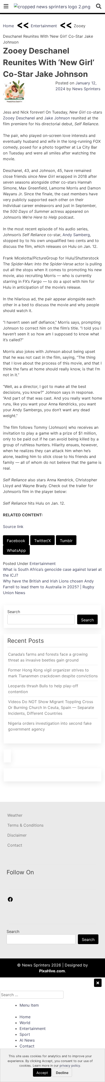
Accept (42, 1073)
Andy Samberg (76, 234)
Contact (14, 845)
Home (8, 25)
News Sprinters (86, 88)
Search (13, 611)
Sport (25, 1034)
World (25, 1022)
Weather (14, 815)
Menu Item (29, 1005)
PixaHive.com (52, 970)
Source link (13, 526)
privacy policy (70, 1065)
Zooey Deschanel (19, 118)
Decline (62, 1073)
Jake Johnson (57, 118)
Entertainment (44, 25)
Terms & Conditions (25, 825)
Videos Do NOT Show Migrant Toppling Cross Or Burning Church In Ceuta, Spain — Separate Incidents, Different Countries (51, 707)
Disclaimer (17, 835)
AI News (27, 1040)
